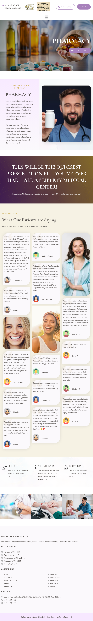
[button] (46, 17)
